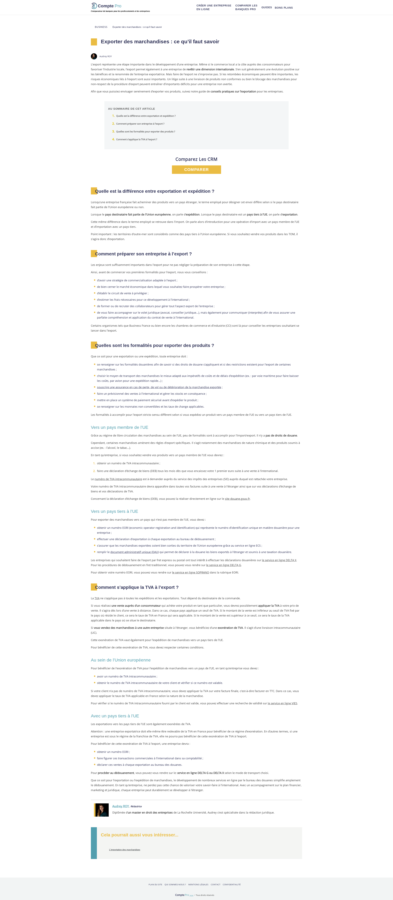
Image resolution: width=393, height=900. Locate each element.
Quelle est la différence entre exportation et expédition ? (145, 115)
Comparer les (246, 7)
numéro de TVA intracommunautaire (118, 479)
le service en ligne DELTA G (223, 565)
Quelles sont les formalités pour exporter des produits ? (145, 131)
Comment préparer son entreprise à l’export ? (140, 123)
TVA (97, 598)
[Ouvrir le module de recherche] (298, 7)
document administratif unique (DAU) (134, 552)
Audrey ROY (120, 806)
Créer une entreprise (213, 7)
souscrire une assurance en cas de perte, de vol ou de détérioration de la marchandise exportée (159, 387)
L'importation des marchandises (124, 849)
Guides (266, 7)
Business (101, 27)
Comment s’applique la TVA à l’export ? (136, 139)
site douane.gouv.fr (237, 499)
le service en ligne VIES (282, 703)
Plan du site (155, 884)
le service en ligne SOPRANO (190, 572)
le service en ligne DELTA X (279, 560)
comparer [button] (196, 169)
